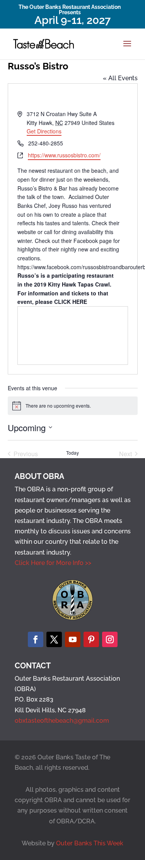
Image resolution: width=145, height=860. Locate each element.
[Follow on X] (54, 639)
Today (72, 453)
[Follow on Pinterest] (91, 639)
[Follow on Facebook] (35, 639)
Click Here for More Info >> (53, 563)
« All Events (120, 78)
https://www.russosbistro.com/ (64, 155)
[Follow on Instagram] (110, 639)
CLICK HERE (70, 301)
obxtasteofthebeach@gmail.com (62, 720)
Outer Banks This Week (89, 843)
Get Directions (44, 131)
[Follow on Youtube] (72, 639)
